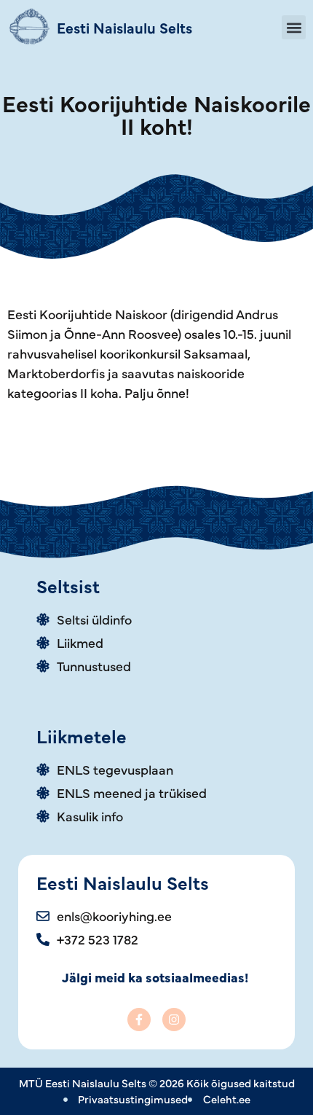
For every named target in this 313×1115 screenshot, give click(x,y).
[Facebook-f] (139, 1019)
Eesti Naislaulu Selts (124, 27)
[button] (294, 27)
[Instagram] (174, 1019)
